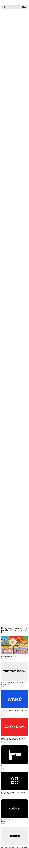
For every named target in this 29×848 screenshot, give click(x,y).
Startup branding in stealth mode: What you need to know (14, 711)
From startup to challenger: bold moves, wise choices (13, 820)
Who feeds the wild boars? (9, 656)
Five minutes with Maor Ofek (10, 766)
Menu (24, 7)
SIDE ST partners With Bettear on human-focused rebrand (13, 792)
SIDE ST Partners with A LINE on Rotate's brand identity (13, 683)
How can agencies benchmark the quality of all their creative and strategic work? (13, 738)
